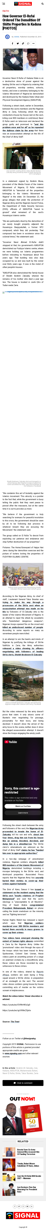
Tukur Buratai (27, 1073)
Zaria (36, 1073)
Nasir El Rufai (9, 1073)
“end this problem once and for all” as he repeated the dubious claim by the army (23, 127)
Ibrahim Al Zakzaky (24, 1068)
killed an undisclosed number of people (23, 627)
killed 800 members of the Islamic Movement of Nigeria (23, 865)
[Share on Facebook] (12, 43)
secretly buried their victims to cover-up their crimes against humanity (23, 880)
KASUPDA (14, 1071)
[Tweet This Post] (17, 43)
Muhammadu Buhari (28, 1071)
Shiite (18, 1073)
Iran (35, 1068)
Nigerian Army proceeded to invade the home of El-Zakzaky (23, 831)
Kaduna (6, 1071)
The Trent (15, 1022)
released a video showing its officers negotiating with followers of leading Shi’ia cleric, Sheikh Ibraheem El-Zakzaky (23, 651)
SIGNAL (16, 37)
